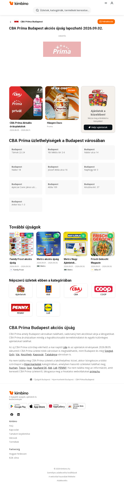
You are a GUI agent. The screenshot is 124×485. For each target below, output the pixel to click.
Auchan (13, 367)
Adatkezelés (62, 480)
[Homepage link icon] (31, 379)
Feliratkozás (107, 21)
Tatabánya (51, 354)
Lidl (55, 367)
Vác (18, 354)
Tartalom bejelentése (19, 433)
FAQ (11, 425)
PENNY (62, 367)
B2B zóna (14, 457)
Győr (12, 354)
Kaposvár (38, 354)
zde (65, 347)
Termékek (14, 441)
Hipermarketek (32, 364)
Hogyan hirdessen (18, 453)
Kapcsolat (14, 429)
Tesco (22, 367)
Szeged (109, 351)
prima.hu (95, 371)
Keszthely (26, 354)
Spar (29, 367)
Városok (13, 437)
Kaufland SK (40, 367)
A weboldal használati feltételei (62, 476)
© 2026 (62, 468)
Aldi (50, 367)
